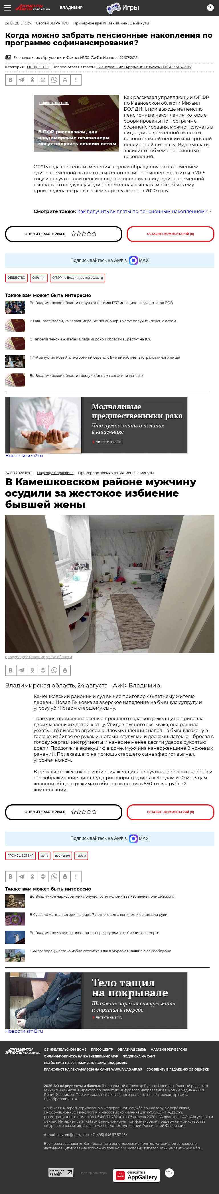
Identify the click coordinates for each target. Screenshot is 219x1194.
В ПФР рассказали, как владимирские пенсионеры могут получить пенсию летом (103, 321)
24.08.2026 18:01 (19, 473)
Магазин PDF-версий (169, 1050)
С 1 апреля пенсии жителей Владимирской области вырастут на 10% (90, 339)
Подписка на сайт (139, 1056)
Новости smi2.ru (24, 455)
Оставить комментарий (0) (170, 234)
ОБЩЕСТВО (37, 67)
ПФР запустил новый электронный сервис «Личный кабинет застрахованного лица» (105, 357)
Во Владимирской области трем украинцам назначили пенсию (86, 375)
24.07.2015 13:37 (18, 23)
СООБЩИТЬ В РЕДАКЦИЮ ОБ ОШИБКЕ (178, 1069)
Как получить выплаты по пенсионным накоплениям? (142, 211)
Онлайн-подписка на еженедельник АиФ (81, 1056)
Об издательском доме (65, 1050)
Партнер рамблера (93, 1173)
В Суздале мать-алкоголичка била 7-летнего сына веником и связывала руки (98, 914)
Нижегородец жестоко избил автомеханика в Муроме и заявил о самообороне (100, 951)
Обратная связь (131, 1050)
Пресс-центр (102, 1050)
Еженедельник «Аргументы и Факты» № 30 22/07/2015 (143, 67)
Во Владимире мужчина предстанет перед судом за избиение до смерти (94, 933)
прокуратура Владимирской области (38, 657)
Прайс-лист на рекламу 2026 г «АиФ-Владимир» (86, 1063)
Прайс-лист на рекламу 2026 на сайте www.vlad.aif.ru (93, 1069)
